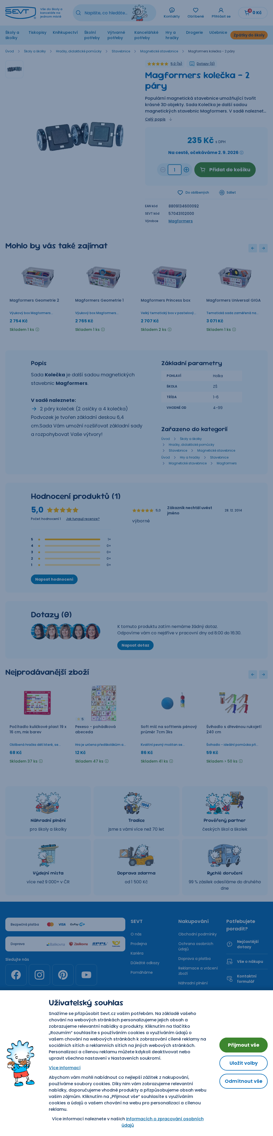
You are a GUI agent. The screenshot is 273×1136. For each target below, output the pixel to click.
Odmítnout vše (243, 1081)
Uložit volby (244, 1063)
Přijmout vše (243, 1045)
